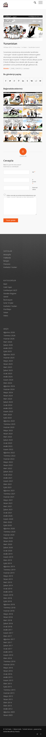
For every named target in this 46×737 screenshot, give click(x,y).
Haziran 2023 (8, 427)
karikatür (26, 68)
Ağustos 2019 (9, 566)
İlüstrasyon (7, 300)
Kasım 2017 (8, 633)
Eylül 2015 (7, 686)
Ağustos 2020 (9, 528)
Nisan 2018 (8, 617)
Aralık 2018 (7, 592)
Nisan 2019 (8, 579)
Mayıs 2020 (8, 538)
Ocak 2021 (7, 512)
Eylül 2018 (7, 601)
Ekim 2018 (7, 598)
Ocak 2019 (7, 588)
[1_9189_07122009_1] (32, 111)
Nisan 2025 (8, 364)
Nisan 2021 (8, 503)
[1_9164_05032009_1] (32, 123)
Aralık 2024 (7, 376)
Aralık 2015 (7, 677)
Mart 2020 (7, 544)
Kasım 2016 (8, 655)
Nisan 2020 (8, 541)
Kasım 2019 (8, 557)
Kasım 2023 (8, 411)
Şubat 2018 (8, 623)
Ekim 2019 (7, 560)
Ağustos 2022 (9, 452)
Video (5, 315)
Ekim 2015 (7, 683)
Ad (33, 172)
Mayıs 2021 (8, 500)
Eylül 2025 (7, 351)
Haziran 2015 (8, 693)
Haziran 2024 (8, 389)
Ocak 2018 (7, 626)
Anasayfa (7, 254)
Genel (5, 296)
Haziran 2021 (8, 497)
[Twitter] (37, 734)
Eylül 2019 (7, 563)
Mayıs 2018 (8, 614)
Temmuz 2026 (9, 335)
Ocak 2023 (7, 443)
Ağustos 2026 (9, 332)
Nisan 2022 (8, 465)
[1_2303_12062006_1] (32, 98)
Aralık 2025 (7, 348)
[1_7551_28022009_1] (13, 98)
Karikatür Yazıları (10, 267)
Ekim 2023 (7, 414)
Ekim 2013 (7, 705)
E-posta (34, 182)
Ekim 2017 (7, 636)
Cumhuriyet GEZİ (10, 290)
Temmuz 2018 (9, 607)
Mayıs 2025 (8, 361)
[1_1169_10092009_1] (13, 136)
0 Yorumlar (16, 47)
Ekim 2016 (7, 658)
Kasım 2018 (8, 595)
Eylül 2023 (7, 418)
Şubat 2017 (8, 645)
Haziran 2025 (8, 357)
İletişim (6, 261)
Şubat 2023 (8, 440)
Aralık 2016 (7, 652)
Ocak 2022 (7, 474)
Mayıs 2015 (8, 696)
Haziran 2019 (8, 573)
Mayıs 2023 (8, 430)
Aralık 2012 (7, 709)
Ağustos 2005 (9, 712)
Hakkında (7, 257)
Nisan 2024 (8, 395)
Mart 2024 (7, 399)
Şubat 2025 (8, 370)
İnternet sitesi (35, 188)
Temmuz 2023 (9, 424)
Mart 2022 (7, 468)
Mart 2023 (7, 437)
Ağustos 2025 (9, 354)
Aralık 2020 (7, 516)
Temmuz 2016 (9, 661)
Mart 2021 (7, 506)
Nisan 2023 (8, 433)
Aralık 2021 (7, 478)
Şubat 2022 (8, 471)
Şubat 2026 (8, 345)
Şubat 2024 (8, 402)
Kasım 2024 (8, 380)
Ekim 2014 (7, 702)
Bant (5, 284)
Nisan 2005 (8, 715)
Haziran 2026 (8, 338)
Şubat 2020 (8, 547)
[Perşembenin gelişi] (13, 123)
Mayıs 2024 (8, 392)
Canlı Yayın (7, 287)
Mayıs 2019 (8, 576)
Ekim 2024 (7, 383)
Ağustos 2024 (9, 386)
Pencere (6, 264)
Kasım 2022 (8, 449)
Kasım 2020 (8, 519)
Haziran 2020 (8, 535)
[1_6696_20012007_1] (13, 111)
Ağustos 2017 (9, 639)
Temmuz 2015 (9, 690)
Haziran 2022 (8, 459)
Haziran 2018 (8, 611)
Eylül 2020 (7, 525)
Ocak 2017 (7, 648)
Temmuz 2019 (9, 569)
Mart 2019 (7, 582)
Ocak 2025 (7, 373)
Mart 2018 (7, 620)
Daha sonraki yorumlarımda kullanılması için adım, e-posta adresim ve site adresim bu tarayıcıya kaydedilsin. (21, 197)
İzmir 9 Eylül (8, 303)
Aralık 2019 (7, 554)
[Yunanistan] (23, 28)
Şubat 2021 (8, 509)
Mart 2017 (7, 642)
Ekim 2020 (7, 522)
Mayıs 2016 (8, 667)
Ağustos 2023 (9, 421)
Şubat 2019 (8, 585)
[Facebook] (41, 734)
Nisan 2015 (8, 699)
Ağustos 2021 (9, 490)
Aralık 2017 (7, 630)
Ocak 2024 (7, 405)
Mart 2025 (7, 367)
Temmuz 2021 (9, 493)
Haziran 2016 (8, 664)
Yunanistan (10, 43)
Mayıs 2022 (8, 462)
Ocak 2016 (7, 674)
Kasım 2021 (8, 481)
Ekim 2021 (7, 484)
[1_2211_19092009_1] (32, 136)
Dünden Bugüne (9, 293)
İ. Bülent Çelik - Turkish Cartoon (23, 729)
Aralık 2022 (7, 446)
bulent (38, 47)
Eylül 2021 (7, 487)
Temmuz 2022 (9, 456)
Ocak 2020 (7, 550)
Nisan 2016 (8, 671)
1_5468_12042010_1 (16, 68)
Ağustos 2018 (9, 604)
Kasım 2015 (8, 680)
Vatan (25, 47)
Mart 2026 (7, 342)
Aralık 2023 (7, 408)
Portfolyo (7, 309)
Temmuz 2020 (9, 531)
